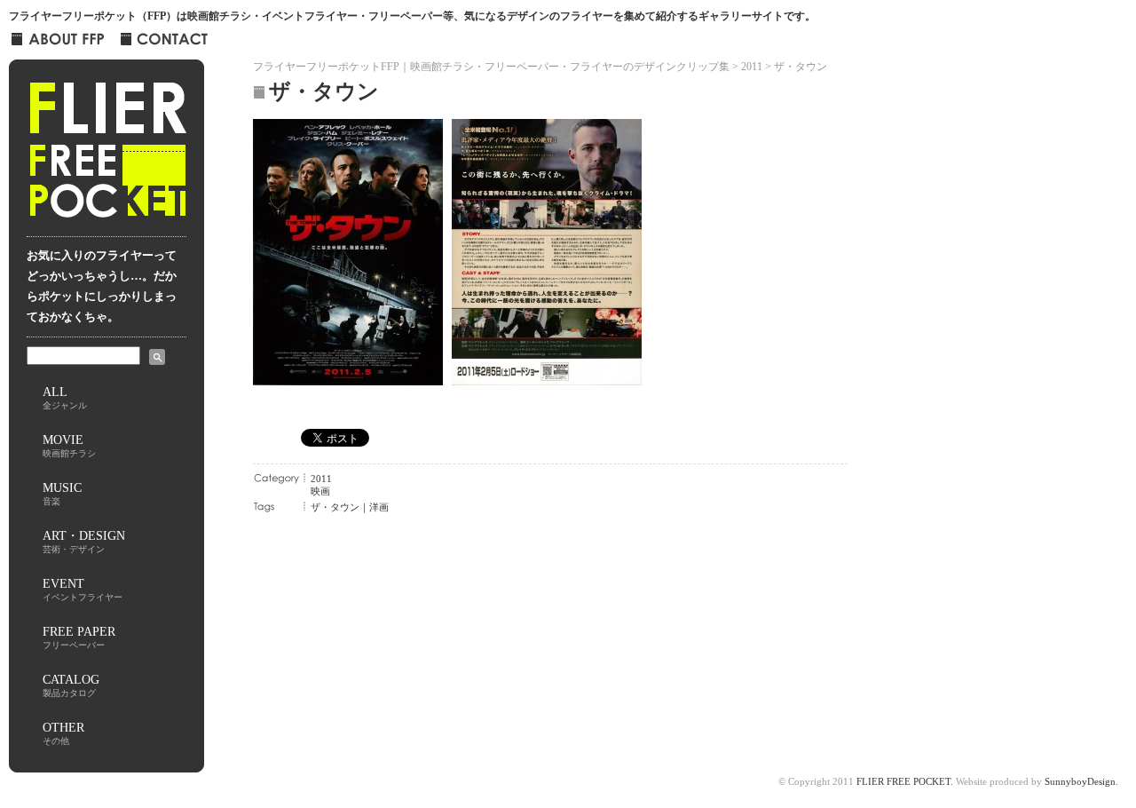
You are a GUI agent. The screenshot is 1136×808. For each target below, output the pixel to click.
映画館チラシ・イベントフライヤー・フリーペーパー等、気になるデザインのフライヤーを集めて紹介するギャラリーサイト (485, 16)
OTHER (63, 733)
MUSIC (62, 493)
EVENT (82, 589)
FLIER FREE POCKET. (904, 781)
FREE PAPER (79, 637)
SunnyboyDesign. (1081, 781)
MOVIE (69, 445)
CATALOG (71, 685)
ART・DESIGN (84, 541)
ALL (65, 397)
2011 (321, 478)
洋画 (379, 507)
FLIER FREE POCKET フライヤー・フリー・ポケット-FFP (107, 156)
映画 (320, 491)
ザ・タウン (335, 507)
